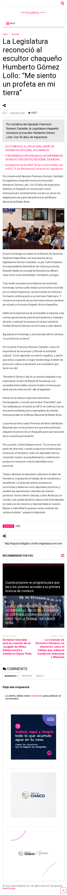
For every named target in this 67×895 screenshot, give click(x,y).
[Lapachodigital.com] (33, 13)
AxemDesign (9, 888)
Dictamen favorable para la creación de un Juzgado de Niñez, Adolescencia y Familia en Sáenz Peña (17, 646)
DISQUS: (40, 676)
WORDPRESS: (11, 676)
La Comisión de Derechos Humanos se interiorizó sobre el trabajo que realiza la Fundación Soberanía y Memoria (50, 648)
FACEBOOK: (27, 676)
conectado (37, 695)
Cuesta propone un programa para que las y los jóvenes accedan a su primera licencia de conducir (32, 587)
